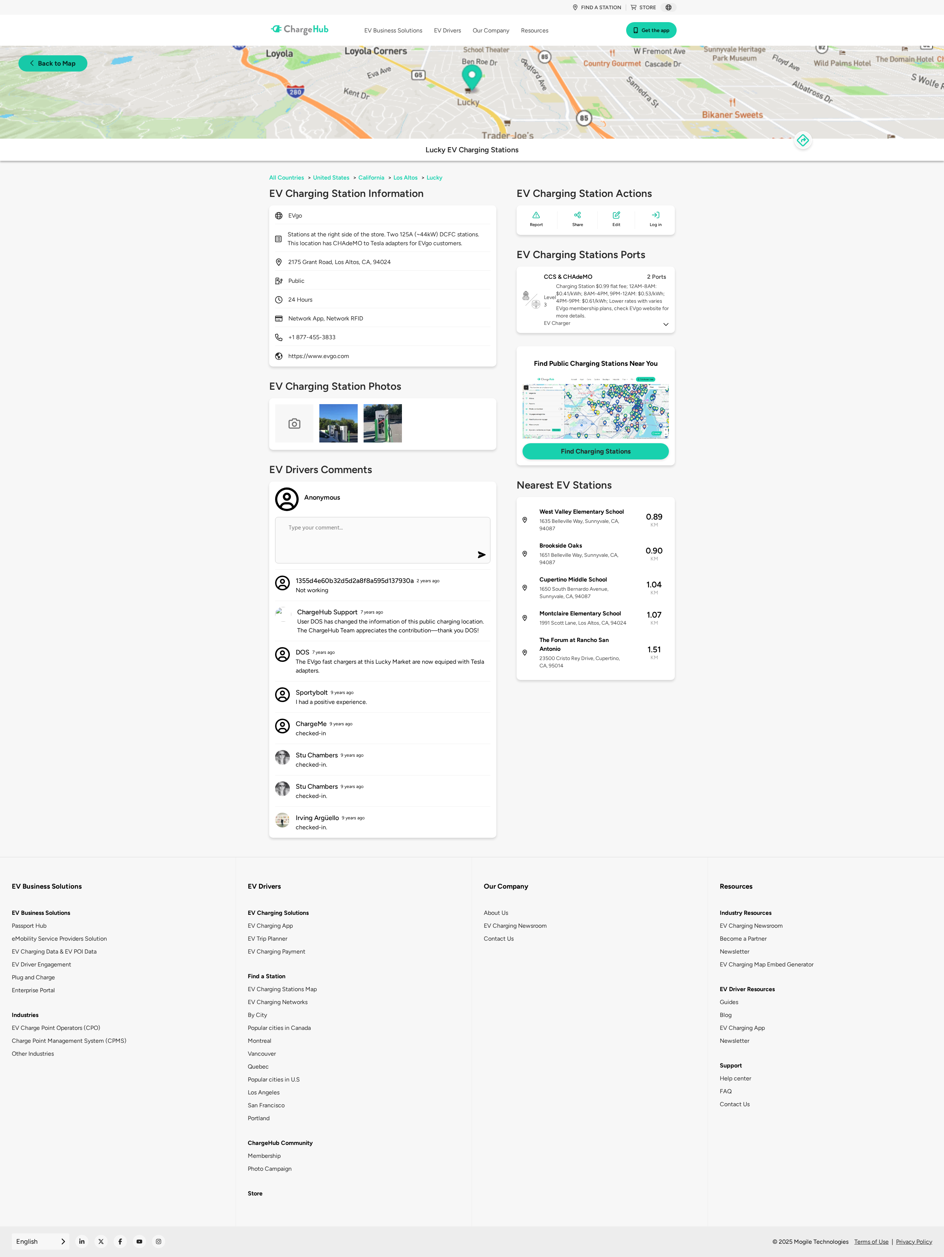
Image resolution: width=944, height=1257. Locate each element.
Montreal (259, 1040)
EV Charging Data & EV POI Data (54, 951)
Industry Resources (745, 912)
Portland (259, 1118)
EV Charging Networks (278, 1002)
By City (257, 1014)
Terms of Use (871, 1241)
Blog (726, 1014)
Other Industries (33, 1053)
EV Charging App (270, 925)
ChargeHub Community (280, 1142)
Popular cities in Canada (279, 1027)
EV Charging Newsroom (515, 925)
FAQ (726, 1091)
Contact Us (499, 938)
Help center (735, 1078)
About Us (496, 912)
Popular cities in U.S (274, 1079)
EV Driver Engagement (41, 964)
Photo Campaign (270, 1168)
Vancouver (262, 1053)
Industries (25, 1014)
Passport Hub (29, 925)
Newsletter (734, 951)
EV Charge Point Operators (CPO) (56, 1027)
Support (731, 1065)
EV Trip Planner (267, 938)
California (371, 177)
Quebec (258, 1066)
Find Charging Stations (596, 451)
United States (331, 177)
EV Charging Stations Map (282, 989)
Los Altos (405, 177)
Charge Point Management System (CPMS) (69, 1040)
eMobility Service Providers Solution (59, 938)
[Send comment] (482, 555)
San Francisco (266, 1105)
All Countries (286, 177)
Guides (729, 1002)
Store (647, 7)
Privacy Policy (914, 1241)
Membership (264, 1155)
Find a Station (266, 976)
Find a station (601, 7)
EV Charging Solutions (278, 912)
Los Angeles (264, 1092)
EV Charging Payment (276, 951)
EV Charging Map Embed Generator (766, 964)
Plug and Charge (33, 977)
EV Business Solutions (41, 912)
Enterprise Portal (33, 990)
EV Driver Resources (747, 989)
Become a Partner (743, 938)
